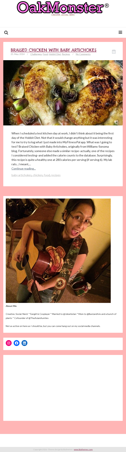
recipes (56, 175)
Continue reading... (23, 168)
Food (45, 54)
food (47, 175)
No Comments (83, 54)
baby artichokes (21, 175)
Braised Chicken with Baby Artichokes (53, 50)
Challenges (36, 54)
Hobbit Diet (55, 54)
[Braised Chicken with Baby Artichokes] (63, 97)
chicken (38, 175)
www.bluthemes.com (83, 449)
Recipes (66, 54)
